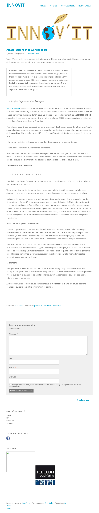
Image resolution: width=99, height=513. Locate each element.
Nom (12, 358)
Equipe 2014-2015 (39, 306)
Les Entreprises (85, 6)
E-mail (12, 368)
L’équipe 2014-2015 (68, 6)
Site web (12, 377)
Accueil (43, 6)
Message (13, 334)
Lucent (49, 306)
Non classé (19, 306)
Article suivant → (85, 400)
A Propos (53, 6)
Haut (8, 508)
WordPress (26, 503)
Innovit (15, 5)
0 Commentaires (33, 53)
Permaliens (57, 306)
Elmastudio (49, 503)
